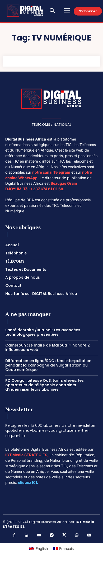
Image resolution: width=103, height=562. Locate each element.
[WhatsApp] (77, 535)
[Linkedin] (26, 535)
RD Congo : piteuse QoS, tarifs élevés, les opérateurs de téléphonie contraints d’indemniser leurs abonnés (44, 385)
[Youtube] (89, 535)
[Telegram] (51, 535)
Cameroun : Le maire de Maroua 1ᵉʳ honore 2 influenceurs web (47, 347)
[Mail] (39, 535)
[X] (64, 535)
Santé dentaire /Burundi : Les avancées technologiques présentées (42, 332)
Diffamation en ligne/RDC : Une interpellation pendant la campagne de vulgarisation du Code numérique (48, 365)
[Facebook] (14, 535)
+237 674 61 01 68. (47, 189)
